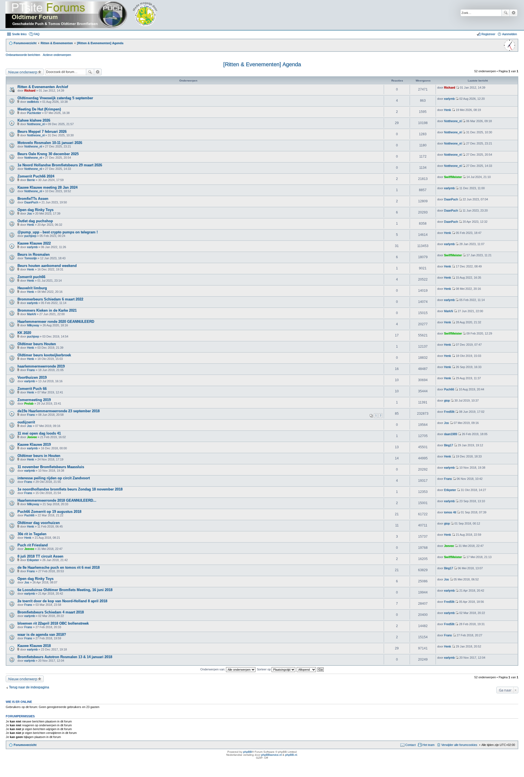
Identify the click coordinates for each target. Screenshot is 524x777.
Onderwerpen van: (213, 669)
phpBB (247, 751)
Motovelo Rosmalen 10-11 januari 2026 (49, 143)
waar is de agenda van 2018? (41, 635)
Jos (29, 213)
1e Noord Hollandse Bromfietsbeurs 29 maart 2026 (59, 165)
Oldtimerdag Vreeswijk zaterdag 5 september (55, 98)
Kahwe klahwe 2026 (33, 120)
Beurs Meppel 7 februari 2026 (42, 132)
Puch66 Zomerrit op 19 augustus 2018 (49, 512)
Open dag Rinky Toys (35, 210)
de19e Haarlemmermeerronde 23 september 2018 (58, 411)
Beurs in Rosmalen (33, 254)
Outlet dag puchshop (35, 221)
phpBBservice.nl (271, 754)
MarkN (31, 314)
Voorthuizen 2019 (32, 377)
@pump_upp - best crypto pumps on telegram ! (57, 232)
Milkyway (33, 325)
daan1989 (450, 434)
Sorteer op (264, 669)
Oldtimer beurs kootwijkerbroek (44, 355)
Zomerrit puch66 (31, 277)
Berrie (31, 180)
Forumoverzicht (25, 744)
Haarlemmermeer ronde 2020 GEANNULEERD (55, 322)
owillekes (33, 101)
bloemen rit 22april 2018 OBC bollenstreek (53, 623)
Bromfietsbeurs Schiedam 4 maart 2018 (50, 612)
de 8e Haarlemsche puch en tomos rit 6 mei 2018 (58, 567)
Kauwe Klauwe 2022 (34, 243)
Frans (31, 370)
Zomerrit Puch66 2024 (35, 176)
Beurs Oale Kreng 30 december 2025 (48, 154)
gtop (447, 400)
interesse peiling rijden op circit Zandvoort (53, 478)
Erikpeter (450, 490)
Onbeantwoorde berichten (23, 54)
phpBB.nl (291, 754)
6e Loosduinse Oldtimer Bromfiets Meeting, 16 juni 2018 (64, 590)
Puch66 (449, 389)
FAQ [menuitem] (37, 34)
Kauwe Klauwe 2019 (34, 444)
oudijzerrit (26, 422)
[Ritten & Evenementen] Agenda (262, 64)
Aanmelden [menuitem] (509, 34)
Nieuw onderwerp (22, 72)
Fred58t (449, 411)
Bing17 (448, 445)
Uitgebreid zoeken (513, 13)
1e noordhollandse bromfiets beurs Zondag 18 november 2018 (70, 489)
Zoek (506, 13)
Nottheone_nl (35, 124)
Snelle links (19, 34)
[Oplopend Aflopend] (307, 669)
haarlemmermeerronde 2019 (41, 366)
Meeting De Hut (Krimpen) (39, 109)
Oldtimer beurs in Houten (38, 456)
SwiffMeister (453, 177)
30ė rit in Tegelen (31, 534)
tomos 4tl (450, 512)
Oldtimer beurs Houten (36, 344)
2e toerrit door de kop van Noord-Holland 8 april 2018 (62, 601)
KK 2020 (24, 333)
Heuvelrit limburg (32, 288)
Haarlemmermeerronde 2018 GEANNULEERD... (56, 500)
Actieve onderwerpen (57, 54)
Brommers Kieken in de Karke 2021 (47, 310)
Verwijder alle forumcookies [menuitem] (459, 744)
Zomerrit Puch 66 (32, 389)
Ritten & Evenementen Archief (42, 87)
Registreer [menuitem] (488, 34)
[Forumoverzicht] (85, 15)
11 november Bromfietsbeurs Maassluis (50, 467)
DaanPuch (31, 202)
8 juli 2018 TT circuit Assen (40, 556)
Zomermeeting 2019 (34, 400)
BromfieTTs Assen (32, 199)
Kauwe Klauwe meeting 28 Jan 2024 (47, 187)
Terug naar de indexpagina (29, 687)
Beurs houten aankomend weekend (47, 266)
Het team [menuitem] (428, 744)
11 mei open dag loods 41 (39, 433)
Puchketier (34, 113)
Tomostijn (30, 258)
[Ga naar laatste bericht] (457, 87)
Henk (447, 110)
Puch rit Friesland (32, 545)
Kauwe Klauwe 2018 (34, 646)
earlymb (449, 98)
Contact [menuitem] (410, 744)
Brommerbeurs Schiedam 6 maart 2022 (50, 299)
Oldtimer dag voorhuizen (38, 523)
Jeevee (32, 437)
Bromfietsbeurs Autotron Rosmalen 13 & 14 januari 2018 (64, 657)
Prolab (29, 403)
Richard (29, 90)
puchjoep (30, 235)
